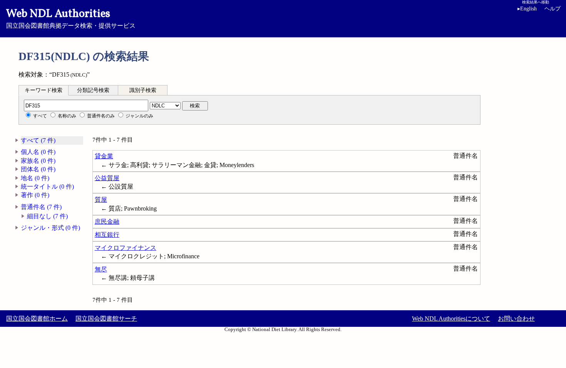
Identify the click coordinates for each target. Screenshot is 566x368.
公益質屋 (107, 178)
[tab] (43, 90)
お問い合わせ (516, 318)
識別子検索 (142, 90)
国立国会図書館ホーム (37, 318)
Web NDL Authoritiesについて (451, 318)
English (527, 9)
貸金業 (104, 156)
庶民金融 (107, 221)
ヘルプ (552, 9)
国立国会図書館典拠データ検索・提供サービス (71, 18)
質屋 (101, 199)
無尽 (101, 269)
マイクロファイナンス (125, 247)
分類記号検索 (93, 90)
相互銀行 (107, 234)
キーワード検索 (43, 90)
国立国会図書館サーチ (106, 318)
